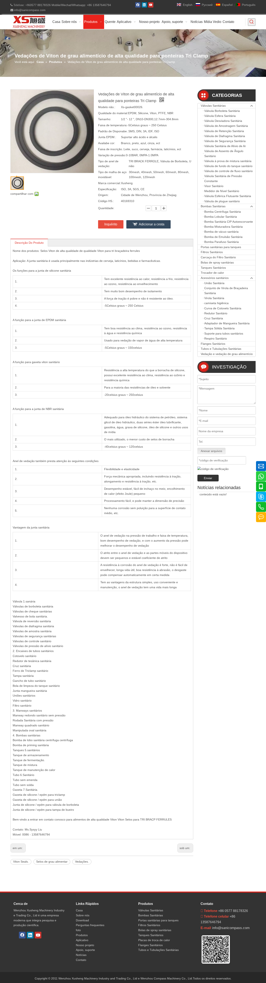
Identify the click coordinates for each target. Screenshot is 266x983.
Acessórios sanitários (215, 278)
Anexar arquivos (211, 451)
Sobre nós (82, 915)
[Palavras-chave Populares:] (251, 22)
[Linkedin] (144, 4)
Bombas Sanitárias (213, 206)
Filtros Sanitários (212, 252)
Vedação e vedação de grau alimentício (227, 354)
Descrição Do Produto (29, 242)
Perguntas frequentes (90, 925)
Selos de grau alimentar (52, 861)
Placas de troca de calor (154, 940)
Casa (79, 910)
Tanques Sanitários (213, 267)
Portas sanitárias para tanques (221, 247)
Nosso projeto (85, 945)
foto (78, 930)
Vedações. (82, 861)
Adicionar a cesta (151, 224)
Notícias (81, 955)
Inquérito (110, 224)
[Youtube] (150, 4)
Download (82, 920)
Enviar (208, 478)
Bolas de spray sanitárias (217, 262)
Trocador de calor (212, 272)
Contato (81, 960)
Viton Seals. (21, 861)
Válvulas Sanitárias (213, 105)
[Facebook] (137, 4)
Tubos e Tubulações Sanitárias (221, 348)
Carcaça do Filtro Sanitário (218, 257)
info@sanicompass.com (29, 10)
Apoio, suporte (85, 950)
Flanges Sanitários (213, 343)
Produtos (82, 935)
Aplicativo (82, 940)
